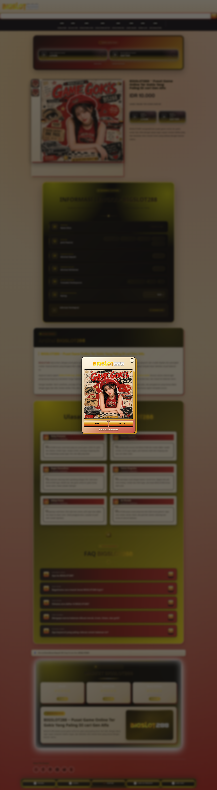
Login (96, 423)
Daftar (121, 423)
